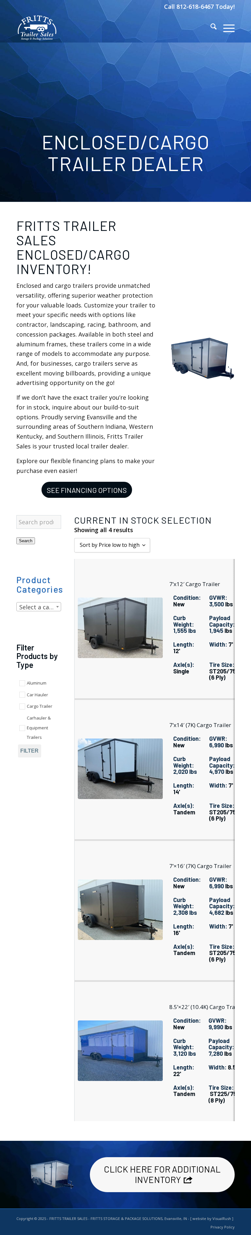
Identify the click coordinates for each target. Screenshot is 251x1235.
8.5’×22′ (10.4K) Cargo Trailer (206, 1007)
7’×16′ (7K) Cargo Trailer (200, 866)
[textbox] (39, 607)
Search (25, 540)
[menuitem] (210, 28)
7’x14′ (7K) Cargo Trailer (200, 725)
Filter (29, 751)
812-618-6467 (195, 6)
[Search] (210, 28)
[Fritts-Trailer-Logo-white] (37, 28)
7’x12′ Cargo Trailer (194, 584)
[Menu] (226, 28)
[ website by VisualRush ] (211, 1218)
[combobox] (38, 606)
